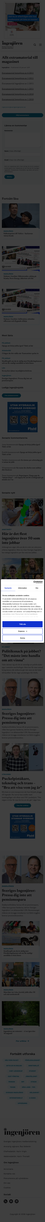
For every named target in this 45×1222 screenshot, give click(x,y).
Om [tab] (37, 588)
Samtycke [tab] (8, 588)
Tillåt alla (22, 624)
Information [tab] (22, 588)
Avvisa (22, 638)
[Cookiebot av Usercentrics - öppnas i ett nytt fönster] (33, 582)
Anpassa (21, 631)
